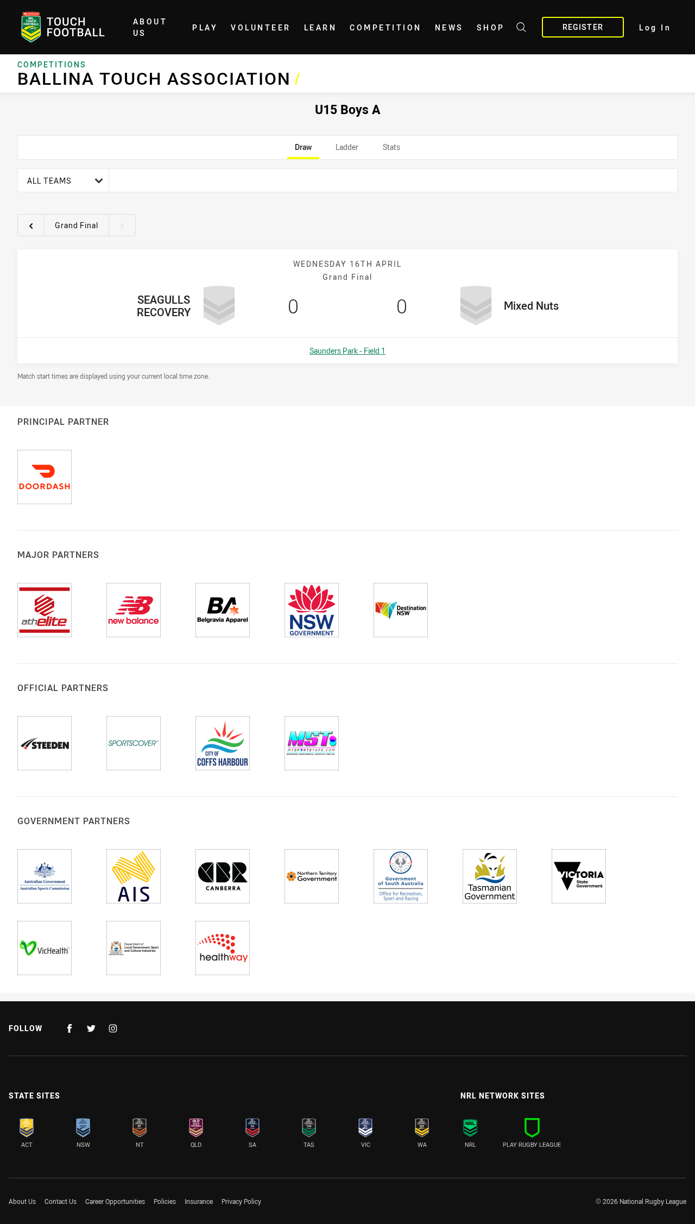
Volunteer (261, 27)
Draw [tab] (303, 150)
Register (583, 27)
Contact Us (61, 1201)
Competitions (51, 65)
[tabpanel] (347, 274)
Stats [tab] (391, 150)
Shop (491, 27)
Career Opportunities (115, 1201)
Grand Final (76, 225)
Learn (320, 27)
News (449, 27)
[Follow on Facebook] (69, 1028)
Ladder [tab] (347, 150)
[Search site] (521, 29)
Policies (165, 1201)
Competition (386, 27)
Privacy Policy (241, 1201)
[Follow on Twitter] (91, 1028)
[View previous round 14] (31, 225)
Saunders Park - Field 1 (347, 351)
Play (205, 27)
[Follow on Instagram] (113, 1028)
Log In (655, 27)
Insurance (199, 1201)
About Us (150, 27)
